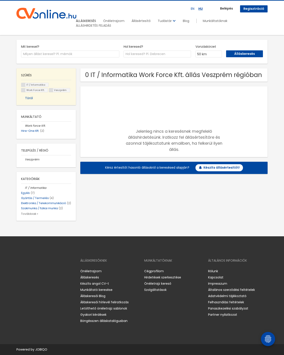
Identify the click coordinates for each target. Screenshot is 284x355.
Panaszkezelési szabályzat (228, 308)
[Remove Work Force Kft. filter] (23, 126)
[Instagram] (27, 271)
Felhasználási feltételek (226, 302)
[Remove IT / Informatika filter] (23, 188)
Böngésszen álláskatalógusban (104, 321)
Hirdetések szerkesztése (162, 277)
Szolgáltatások (155, 290)
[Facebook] (19, 271)
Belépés (226, 8)
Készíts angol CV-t (94, 283)
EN (192, 8)
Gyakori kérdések (93, 314)
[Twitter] (40, 271)
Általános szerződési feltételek (231, 290)
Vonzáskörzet (205, 46)
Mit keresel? (30, 46)
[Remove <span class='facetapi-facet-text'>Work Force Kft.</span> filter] (23, 90)
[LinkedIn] (34, 271)
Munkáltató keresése (96, 290)
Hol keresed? (133, 46)
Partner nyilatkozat (222, 314)
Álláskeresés (89, 277)
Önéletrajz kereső (157, 283)
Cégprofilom (154, 271)
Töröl (29, 98)
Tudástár (165, 21)
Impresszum (217, 283)
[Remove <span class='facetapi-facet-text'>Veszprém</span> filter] (51, 90)
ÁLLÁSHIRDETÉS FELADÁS (93, 25)
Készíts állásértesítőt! (221, 167)
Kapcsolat (215, 277)
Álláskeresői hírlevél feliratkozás (104, 302)
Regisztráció (253, 8)
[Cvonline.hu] (46, 13)
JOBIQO (41, 349)
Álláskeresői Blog (92, 296)
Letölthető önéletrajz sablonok (103, 308)
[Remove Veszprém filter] (23, 159)
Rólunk (213, 271)
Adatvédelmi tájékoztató (227, 296)
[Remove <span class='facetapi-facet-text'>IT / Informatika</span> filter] (23, 85)
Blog (186, 21)
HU (200, 8)
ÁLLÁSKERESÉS (86, 21)
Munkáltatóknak (215, 21)
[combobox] (70, 54)
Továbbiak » (29, 214)
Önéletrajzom (113, 21)
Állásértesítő (141, 21)
